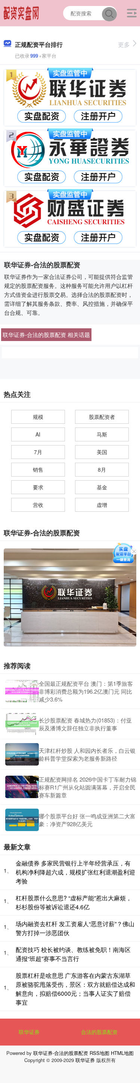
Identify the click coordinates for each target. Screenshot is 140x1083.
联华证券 (29, 1031)
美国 (102, 452)
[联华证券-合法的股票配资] (21, 12)
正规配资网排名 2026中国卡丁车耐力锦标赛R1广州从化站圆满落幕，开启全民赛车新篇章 (87, 787)
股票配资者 (102, 416)
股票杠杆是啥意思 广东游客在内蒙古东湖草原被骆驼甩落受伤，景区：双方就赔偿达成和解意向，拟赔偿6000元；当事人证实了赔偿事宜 (75, 989)
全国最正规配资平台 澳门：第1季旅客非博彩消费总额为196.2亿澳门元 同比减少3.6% (86, 691)
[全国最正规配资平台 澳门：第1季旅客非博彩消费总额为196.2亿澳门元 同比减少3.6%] (22, 691)
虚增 (102, 504)
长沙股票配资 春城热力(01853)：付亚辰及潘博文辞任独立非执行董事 (85, 724)
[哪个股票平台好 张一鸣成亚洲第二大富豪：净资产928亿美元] (22, 820)
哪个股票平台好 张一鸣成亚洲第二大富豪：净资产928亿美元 (87, 820)
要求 (38, 487)
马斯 (102, 434)
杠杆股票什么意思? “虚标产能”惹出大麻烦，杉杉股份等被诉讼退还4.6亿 (74, 902)
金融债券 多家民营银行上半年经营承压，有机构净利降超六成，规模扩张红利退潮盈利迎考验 (75, 872)
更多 (124, 44)
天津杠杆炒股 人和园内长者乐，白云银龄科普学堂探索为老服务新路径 (87, 754)
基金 (102, 487)
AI (37, 434)
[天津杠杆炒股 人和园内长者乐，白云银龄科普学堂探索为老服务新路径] (22, 754)
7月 (38, 452)
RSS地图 (99, 1052)
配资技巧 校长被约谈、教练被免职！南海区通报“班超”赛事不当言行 (73, 954)
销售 (38, 469)
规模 (38, 416)
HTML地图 (122, 1052)
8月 (102, 469)
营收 (38, 504)
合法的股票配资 (99, 1031)
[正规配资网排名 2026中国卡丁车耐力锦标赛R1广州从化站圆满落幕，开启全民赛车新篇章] (22, 787)
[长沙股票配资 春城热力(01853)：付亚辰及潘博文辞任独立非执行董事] (22, 724)
